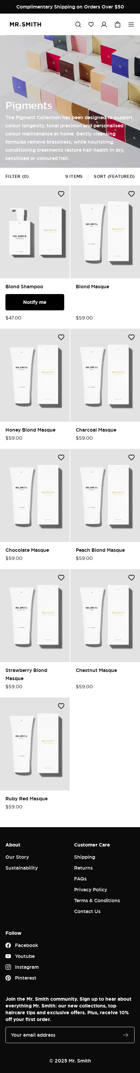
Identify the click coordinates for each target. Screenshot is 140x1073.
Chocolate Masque (27, 549)
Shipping (84, 856)
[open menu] (131, 24)
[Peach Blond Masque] (105, 495)
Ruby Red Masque (26, 798)
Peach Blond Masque (100, 549)
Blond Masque (92, 286)
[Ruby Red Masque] (35, 743)
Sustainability (21, 867)
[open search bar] (78, 24)
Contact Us (87, 911)
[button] (91, 24)
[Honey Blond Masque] (35, 375)
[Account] (104, 24)
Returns (83, 867)
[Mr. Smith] (25, 24)
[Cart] (117, 24)
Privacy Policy (90, 889)
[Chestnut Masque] (105, 615)
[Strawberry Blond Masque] (35, 615)
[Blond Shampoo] (35, 231)
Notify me (35, 302)
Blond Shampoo (24, 286)
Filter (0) (17, 176)
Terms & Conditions (97, 900)
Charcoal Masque (96, 429)
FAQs (80, 878)
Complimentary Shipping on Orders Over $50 (70, 6)
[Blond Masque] (105, 231)
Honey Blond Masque (30, 429)
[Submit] (125, 1035)
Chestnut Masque (96, 670)
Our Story (17, 856)
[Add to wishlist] (61, 194)
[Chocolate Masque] (35, 495)
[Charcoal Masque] (105, 375)
